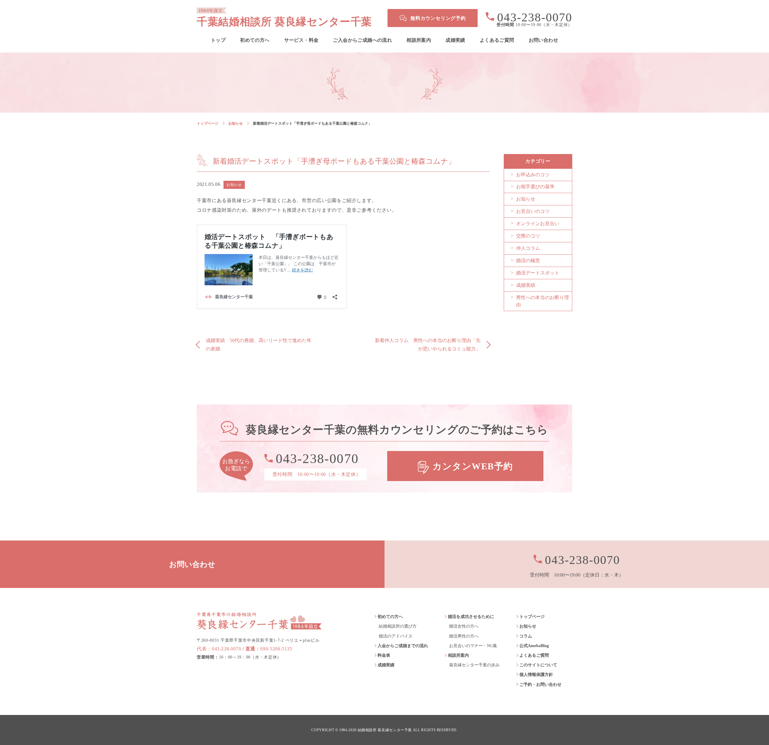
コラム (525, 636)
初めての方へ (254, 40)
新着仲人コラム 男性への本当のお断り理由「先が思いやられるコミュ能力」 (428, 345)
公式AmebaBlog (534, 646)
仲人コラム (528, 248)
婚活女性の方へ (464, 626)
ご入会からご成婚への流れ (362, 40)
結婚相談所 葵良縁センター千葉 (385, 730)
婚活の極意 (528, 260)
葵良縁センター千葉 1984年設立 (259, 620)
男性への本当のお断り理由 (542, 301)
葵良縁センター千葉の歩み (474, 665)
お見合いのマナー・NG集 (473, 646)
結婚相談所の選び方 (398, 626)
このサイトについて (538, 665)
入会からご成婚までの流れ (403, 646)
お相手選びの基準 (535, 186)
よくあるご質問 (497, 40)
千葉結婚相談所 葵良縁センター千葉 (284, 21)
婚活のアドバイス (395, 636)
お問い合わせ (543, 40)
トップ (218, 40)
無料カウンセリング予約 (438, 18)
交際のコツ (528, 235)
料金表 (384, 655)
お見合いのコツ (533, 211)
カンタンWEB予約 (473, 466)
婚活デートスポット (537, 272)
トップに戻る (748, 727)
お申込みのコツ (533, 174)
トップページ (207, 123)
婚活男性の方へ (464, 636)
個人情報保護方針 (536, 674)
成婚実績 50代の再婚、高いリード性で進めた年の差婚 (259, 345)
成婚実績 (455, 40)
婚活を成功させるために (471, 616)
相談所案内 (418, 40)
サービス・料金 (301, 40)
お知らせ (235, 123)
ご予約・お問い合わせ (540, 684)
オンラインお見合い (537, 223)
